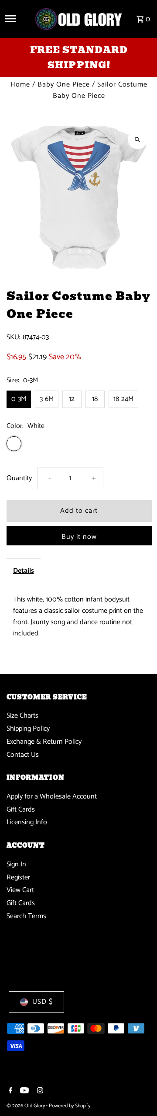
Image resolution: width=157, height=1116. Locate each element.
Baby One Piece (64, 84)
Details (23, 571)
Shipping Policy (28, 729)
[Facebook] (9, 1091)
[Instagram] (39, 1091)
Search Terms (26, 916)
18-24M (123, 399)
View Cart (20, 890)
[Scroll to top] (138, 1093)
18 (95, 399)
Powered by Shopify (69, 1106)
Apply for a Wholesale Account (52, 796)
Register (18, 877)
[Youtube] (23, 1091)
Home (20, 84)
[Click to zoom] (137, 139)
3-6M (47, 399)
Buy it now (79, 537)
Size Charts (22, 716)
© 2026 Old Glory (26, 1106)
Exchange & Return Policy (44, 742)
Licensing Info (27, 822)
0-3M (18, 399)
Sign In (16, 864)
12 (72, 399)
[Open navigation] (16, 19)
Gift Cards (21, 809)
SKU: (13, 337)
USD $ (42, 1002)
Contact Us (23, 755)
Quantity (19, 478)
